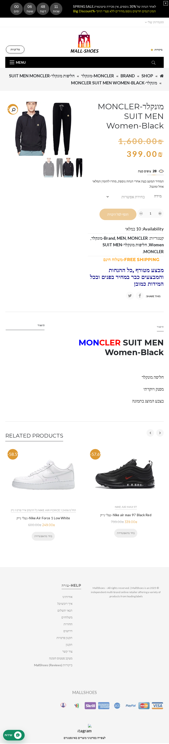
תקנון (69, 644)
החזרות (68, 624)
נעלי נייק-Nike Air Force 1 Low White (43, 518)
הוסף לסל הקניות (118, 214)
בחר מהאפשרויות (43, 536)
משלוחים (66, 617)
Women (156, 244)
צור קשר (67, 651)
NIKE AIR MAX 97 (126, 506)
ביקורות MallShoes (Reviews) (53, 665)
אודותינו (67, 597)
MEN (121, 238)
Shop (147, 75)
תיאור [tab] (41, 325)
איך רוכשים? (64, 603)
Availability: (153, 228)
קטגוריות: (156, 238)
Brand (128, 75)
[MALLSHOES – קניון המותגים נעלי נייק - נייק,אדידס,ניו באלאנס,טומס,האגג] (85, 41)
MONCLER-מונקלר (97, 75)
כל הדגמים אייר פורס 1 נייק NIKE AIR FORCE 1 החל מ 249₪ (43, 510)
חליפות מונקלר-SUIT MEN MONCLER (42, 75)
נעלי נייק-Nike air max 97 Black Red (125, 515)
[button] (13, 110)
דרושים (67, 631)
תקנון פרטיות (64, 638)
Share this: (153, 296)
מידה (158, 195)
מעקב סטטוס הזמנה (60, 658)
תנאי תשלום (64, 610)
